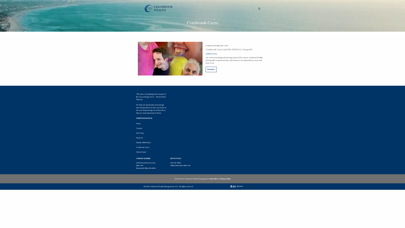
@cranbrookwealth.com (181, 165)
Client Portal (141, 152)
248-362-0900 (175, 163)
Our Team (140, 133)
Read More (211, 69)
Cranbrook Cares (211, 53)
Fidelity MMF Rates (143, 143)
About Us (139, 138)
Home (138, 124)
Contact (139, 128)
